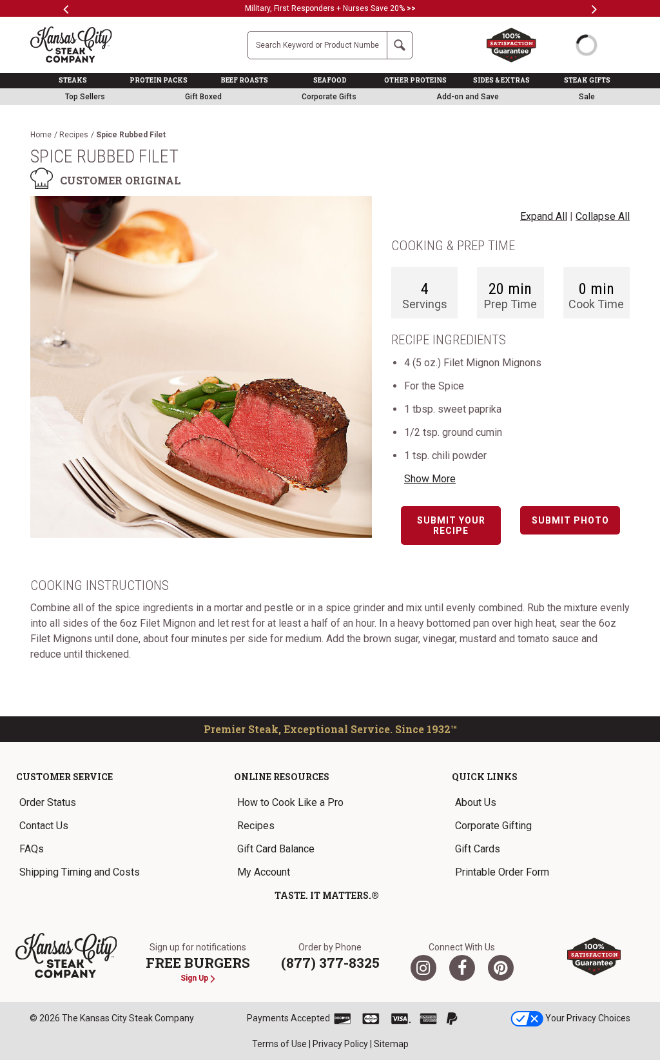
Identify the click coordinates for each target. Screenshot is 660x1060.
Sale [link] (587, 96)
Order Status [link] (47, 802)
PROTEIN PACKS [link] (159, 80)
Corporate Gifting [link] (493, 826)
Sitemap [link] (391, 1044)
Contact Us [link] (43, 826)
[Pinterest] (501, 968)
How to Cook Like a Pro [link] (290, 802)
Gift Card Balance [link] (276, 849)
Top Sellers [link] (85, 96)
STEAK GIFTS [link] (587, 80)
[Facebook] (462, 968)
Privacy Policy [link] (340, 1044)
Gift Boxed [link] (203, 96)
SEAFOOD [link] (330, 80)
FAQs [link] (31, 849)
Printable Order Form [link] (502, 872)
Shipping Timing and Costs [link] (79, 872)
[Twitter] (423, 968)
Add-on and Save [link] (467, 96)
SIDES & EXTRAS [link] (501, 80)
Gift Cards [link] (477, 849)
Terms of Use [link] (279, 1044)
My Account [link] (263, 872)
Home (41, 135)
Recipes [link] (256, 826)
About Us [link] (475, 802)
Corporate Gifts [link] (329, 96)
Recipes (73, 135)
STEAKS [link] (73, 80)
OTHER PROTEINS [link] (415, 80)
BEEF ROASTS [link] (244, 80)
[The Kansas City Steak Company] (66, 956)
